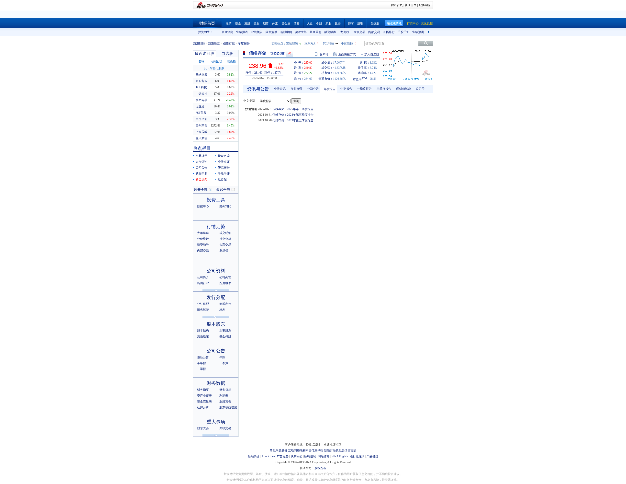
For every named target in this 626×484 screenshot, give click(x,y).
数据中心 (203, 206)
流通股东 (203, 336)
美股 (256, 23)
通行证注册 (357, 456)
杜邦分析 (203, 407)
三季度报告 (384, 89)
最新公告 (203, 357)
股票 (229, 23)
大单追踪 (203, 233)
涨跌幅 (231, 61)
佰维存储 (229, 43)
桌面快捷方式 (347, 54)
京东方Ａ (201, 81)
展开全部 (201, 190)
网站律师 (324, 456)
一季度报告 (364, 89)
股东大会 (203, 428)
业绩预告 (257, 32)
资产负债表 (204, 395)
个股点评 (224, 161)
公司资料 (216, 270)
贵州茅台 (201, 125)
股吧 (360, 23)
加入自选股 (371, 54)
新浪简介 (254, 456)
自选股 (374, 23)
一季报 (223, 363)
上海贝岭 (201, 132)
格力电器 (201, 100)
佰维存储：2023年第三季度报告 (292, 120)
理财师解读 (403, 89)
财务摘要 (203, 390)
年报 (222, 357)
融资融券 (330, 32)
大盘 (310, 23)
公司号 (420, 89)
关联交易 (225, 428)
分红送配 (203, 304)
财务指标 (225, 390)
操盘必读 (224, 156)
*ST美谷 (201, 113)
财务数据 (216, 383)
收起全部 (223, 190)
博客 (351, 23)
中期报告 (346, 89)
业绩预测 (418, 32)
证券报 (222, 179)
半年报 (201, 363)
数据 (338, 23)
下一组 (429, 32)
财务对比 (225, 206)
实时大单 (301, 32)
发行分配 (216, 297)
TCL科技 (328, 43)
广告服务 (283, 456)
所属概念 (225, 283)
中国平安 (201, 119)
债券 (297, 23)
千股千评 (403, 32)
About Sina (268, 456)
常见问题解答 (278, 450)
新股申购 (286, 32)
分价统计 (203, 239)
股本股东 (216, 324)
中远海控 (347, 43)
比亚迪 (200, 106)
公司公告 (201, 167)
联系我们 (296, 456)
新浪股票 (214, 43)
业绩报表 (242, 32)
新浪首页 (410, 5)
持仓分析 (225, 239)
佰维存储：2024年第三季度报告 (292, 114)
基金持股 (225, 336)
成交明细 (225, 233)
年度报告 (329, 89)
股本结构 (203, 330)
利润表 (223, 395)
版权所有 (320, 468)
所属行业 (203, 283)
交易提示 (201, 156)
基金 (238, 23)
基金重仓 (315, 32)
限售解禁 (271, 32)
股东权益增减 (228, 407)
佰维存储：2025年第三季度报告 (292, 109)
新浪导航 (424, 5)
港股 (247, 23)
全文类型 (249, 101)
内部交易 (374, 32)
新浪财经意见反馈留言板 (340, 450)
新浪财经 (199, 43)
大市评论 (201, 161)
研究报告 (224, 167)
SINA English (340, 456)
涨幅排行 (389, 32)
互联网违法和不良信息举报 (305, 450)
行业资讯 (296, 89)
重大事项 (216, 421)
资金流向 (227, 32)
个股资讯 (280, 89)
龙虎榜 (344, 32)
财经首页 (397, 5)
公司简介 (203, 277)
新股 (328, 23)
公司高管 (225, 277)
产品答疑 (372, 456)
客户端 (324, 54)
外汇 (275, 23)
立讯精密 (201, 138)
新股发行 (225, 304)
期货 (266, 23)
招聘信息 (310, 456)
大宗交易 (359, 32)
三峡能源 (292, 43)
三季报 (201, 369)
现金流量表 (204, 401)
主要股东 (225, 330)
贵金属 (285, 23)
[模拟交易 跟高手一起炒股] (289, 53)
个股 (319, 23)
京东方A (309, 43)
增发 (222, 309)
